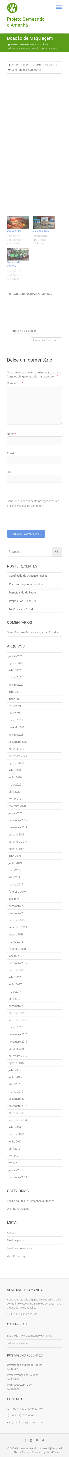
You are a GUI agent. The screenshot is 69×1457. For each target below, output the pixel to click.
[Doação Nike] (18, 222)
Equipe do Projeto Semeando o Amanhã (30, 1201)
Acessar (12, 1232)
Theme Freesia (22, 1452)
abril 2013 (14, 1148)
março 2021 (16, 720)
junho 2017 (15, 984)
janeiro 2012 (16, 1170)
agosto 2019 (16, 849)
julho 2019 (15, 856)
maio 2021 (15, 706)
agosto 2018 (16, 934)
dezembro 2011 (18, 1177)
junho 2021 (15, 699)
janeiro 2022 (16, 684)
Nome (11, 434)
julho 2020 (15, 770)
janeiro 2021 (16, 734)
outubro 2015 (16, 1048)
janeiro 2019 (16, 898)
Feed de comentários (19, 1248)
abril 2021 (14, 713)
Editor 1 (25, 65)
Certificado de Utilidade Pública (28, 575)
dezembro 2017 (18, 963)
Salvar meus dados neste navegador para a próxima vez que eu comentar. (33, 503)
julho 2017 (15, 977)
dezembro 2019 (18, 820)
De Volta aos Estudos (22, 609)
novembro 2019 (18, 827)
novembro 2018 (18, 913)
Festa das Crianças (46, 340)
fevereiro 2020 (17, 806)
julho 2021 (15, 691)
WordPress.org (16, 1256)
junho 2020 (15, 777)
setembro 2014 (18, 1120)
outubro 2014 (16, 1113)
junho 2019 (15, 863)
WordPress (53, 1452)
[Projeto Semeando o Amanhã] (13, 7)
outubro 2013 (16, 1134)
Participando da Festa (22, 592)
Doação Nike (14, 230)
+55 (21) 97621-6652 (24, 1415)
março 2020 (16, 799)
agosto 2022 (16, 663)
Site (9, 472)
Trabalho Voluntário (22, 330)
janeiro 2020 (16, 813)
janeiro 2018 (16, 956)
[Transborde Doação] (18, 254)
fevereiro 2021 (17, 727)
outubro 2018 (16, 920)
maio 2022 (15, 677)
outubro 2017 (16, 970)
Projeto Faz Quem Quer (23, 601)
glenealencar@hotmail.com (27, 1422)
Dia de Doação (41, 230)
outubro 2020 (16, 749)
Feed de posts (15, 1240)
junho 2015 (15, 1077)
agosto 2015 (16, 1063)
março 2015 (16, 1091)
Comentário (15, 383)
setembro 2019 (18, 841)
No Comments (32, 69)
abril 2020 (14, 791)
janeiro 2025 (16, 656)
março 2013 (16, 1156)
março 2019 (16, 884)
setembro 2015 (18, 1056)
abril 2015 (14, 1084)
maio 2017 (15, 991)
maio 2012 (15, 1163)
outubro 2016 (16, 1013)
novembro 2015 (18, 1041)
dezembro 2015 (18, 1034)
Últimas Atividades (39, 293)
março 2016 (16, 1027)
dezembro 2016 (18, 1006)
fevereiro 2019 (17, 891)
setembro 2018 (18, 927)
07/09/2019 (50, 65)
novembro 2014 (18, 1106)
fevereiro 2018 (17, 948)
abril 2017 (14, 998)
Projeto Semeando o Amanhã (26, 22)
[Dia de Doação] (44, 222)
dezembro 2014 (18, 1098)
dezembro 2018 (18, 906)
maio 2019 (15, 870)
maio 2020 (15, 784)
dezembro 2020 (18, 741)
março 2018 (16, 941)
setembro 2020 (18, 756)
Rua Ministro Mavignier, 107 (27, 1408)
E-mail (11, 453)
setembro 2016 (18, 1020)
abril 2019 (14, 877)
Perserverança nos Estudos (26, 584)
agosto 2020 (16, 763)
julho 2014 (15, 1127)
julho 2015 (15, 1070)
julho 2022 (15, 670)
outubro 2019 (16, 834)
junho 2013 (15, 1141)
